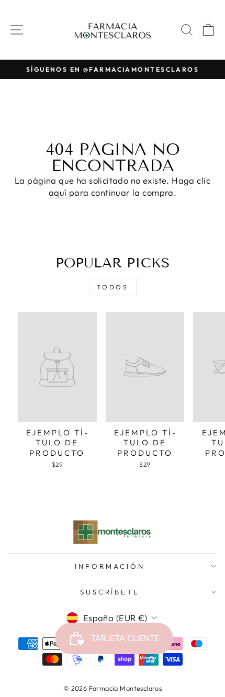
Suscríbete (110, 592)
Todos (113, 287)
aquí (58, 192)
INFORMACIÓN (110, 566)
